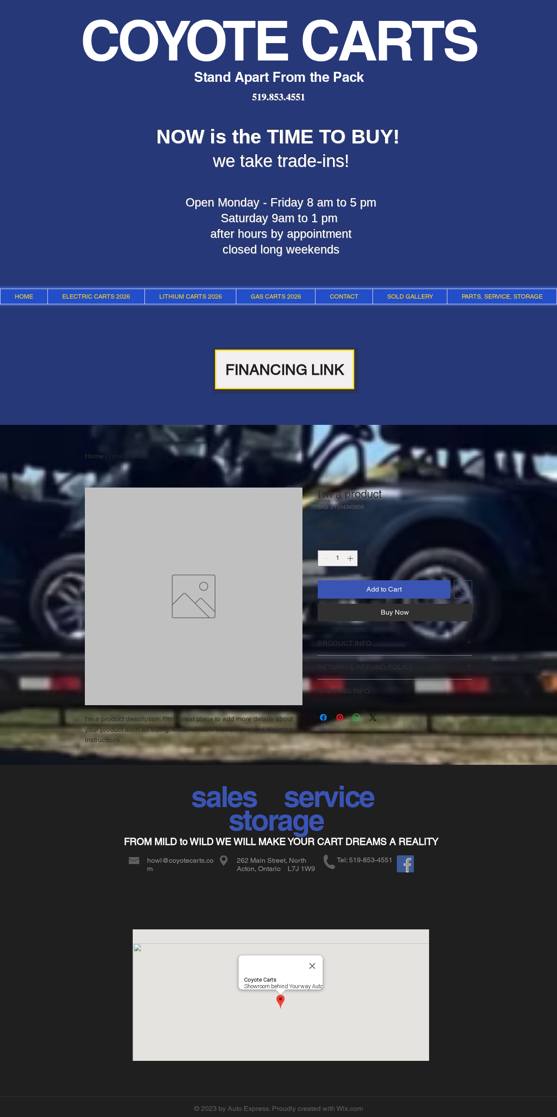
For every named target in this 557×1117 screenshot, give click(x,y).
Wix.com (349, 1108)
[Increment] (351, 558)
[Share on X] (373, 717)
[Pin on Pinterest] (340, 717)
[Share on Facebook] (323, 717)
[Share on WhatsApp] (356, 717)
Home (94, 456)
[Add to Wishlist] (463, 589)
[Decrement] (324, 558)
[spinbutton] (338, 558)
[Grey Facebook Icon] (408, 865)
